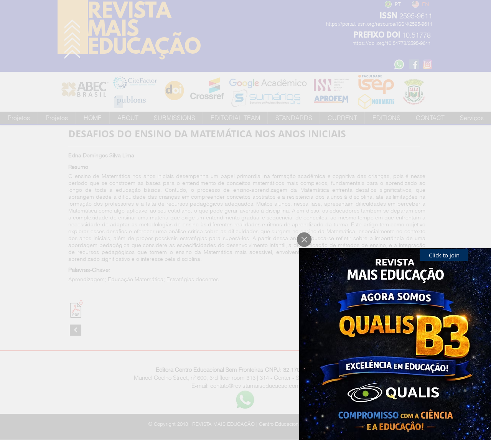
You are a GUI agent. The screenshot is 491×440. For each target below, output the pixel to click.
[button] (304, 239)
